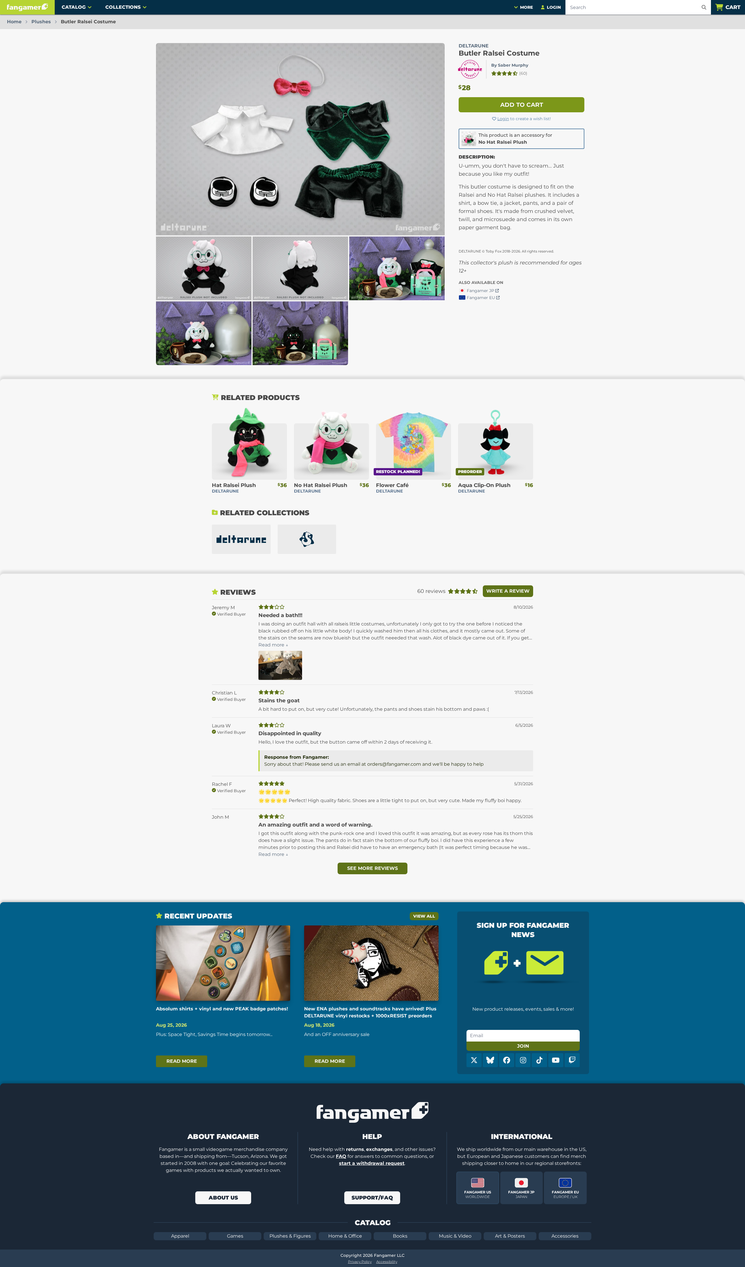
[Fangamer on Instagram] (523, 1060)
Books (400, 1236)
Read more (181, 1061)
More (526, 7)
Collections (123, 7)
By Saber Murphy (509, 65)
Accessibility (386, 1261)
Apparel (180, 1236)
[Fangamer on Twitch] (572, 1060)
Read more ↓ (273, 645)
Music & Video (455, 1236)
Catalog (74, 7)
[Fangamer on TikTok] (539, 1060)
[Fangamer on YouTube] (555, 1060)
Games (235, 1236)
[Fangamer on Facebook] (506, 1060)
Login (503, 118)
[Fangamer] (27, 7)
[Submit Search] (704, 7)
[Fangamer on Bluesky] (490, 1060)
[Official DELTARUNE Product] (470, 69)
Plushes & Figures (290, 1236)
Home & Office (345, 1236)
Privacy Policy (360, 1261)
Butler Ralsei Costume (499, 53)
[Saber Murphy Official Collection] (307, 539)
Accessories (565, 1236)
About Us (223, 1198)
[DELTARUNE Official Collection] (241, 539)
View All (424, 916)
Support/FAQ (372, 1198)
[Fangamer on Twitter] (474, 1060)
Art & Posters (510, 1236)
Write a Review (508, 591)
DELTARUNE (474, 46)
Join (523, 1046)
